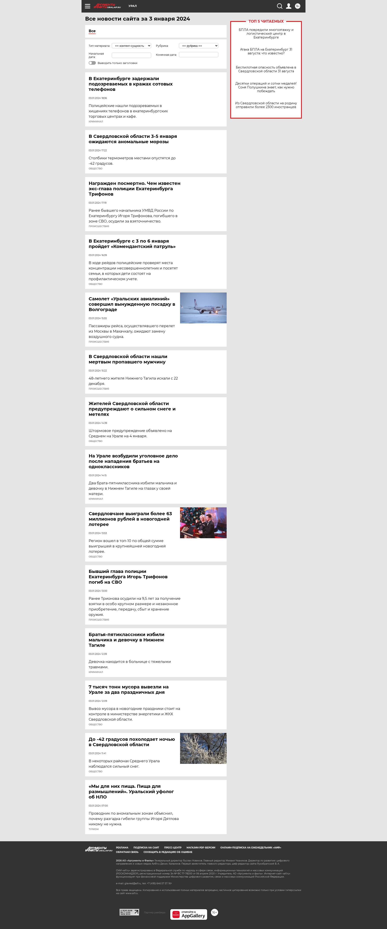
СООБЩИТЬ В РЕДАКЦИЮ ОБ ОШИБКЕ (168, 852)
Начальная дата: (96, 55)
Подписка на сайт (146, 847)
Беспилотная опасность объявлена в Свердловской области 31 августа (266, 69)
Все (92, 31)
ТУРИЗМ (94, 829)
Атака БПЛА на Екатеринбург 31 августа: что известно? (266, 51)
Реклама (122, 847)
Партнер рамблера (154, 912)
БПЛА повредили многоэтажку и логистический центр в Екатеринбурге (266, 33)
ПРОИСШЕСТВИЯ (99, 226)
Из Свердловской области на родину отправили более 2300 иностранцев (266, 105)
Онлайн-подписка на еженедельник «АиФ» (250, 847)
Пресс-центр (172, 847)
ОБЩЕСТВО (95, 169)
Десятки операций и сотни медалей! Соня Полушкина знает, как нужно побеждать (266, 87)
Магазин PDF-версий (201, 847)
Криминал (96, 122)
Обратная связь (127, 852)
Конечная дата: (166, 54)
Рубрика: (162, 45)
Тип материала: (99, 45)
